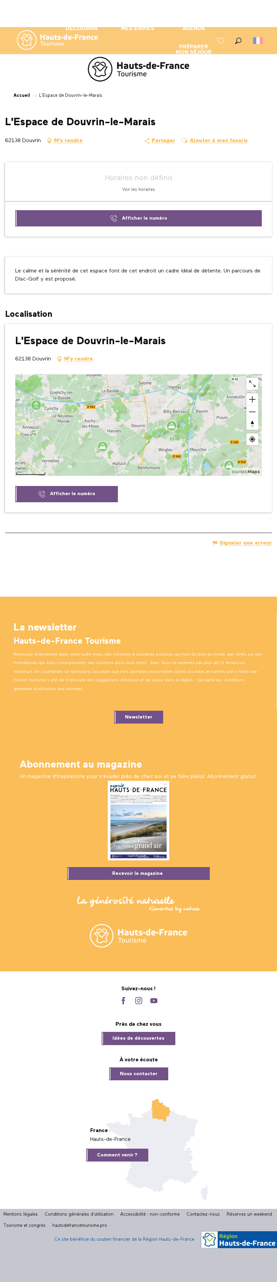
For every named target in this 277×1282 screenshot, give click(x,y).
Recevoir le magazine (137, 873)
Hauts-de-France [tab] (110, 1139)
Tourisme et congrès (24, 1225)
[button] (238, 41)
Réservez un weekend (249, 1214)
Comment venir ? (117, 1155)
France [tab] (99, 1130)
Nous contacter (138, 1073)
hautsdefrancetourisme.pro (79, 1225)
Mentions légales (20, 1214)
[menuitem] (52, 40)
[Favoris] (221, 40)
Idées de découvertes (138, 1038)
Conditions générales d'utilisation (79, 1214)
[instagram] (138, 1001)
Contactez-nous (203, 1214)
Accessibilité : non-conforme (150, 1214)
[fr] (259, 40)
